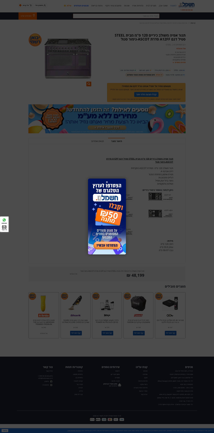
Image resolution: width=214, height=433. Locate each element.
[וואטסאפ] (4, 220)
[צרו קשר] (4, 227)
